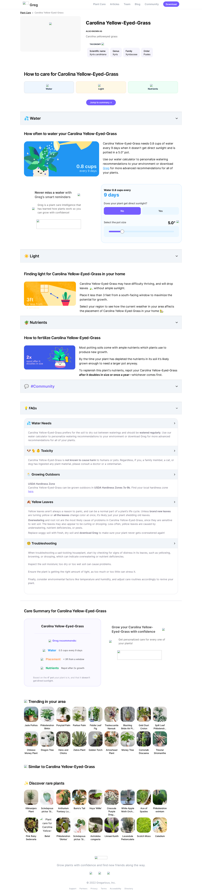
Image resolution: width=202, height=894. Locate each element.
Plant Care (99, 4)
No (122, 210)
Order (147, 51)
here (30, 491)
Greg (106, 168)
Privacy (94, 888)
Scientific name (97, 51)
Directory (129, 888)
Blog (137, 4)
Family (129, 51)
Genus (116, 51)
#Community (43, 386)
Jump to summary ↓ (101, 102)
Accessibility (115, 888)
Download (171, 4)
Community (152, 4)
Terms (104, 888)
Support (72, 888)
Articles (114, 4)
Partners (83, 888)
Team (127, 4)
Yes (160, 210)
